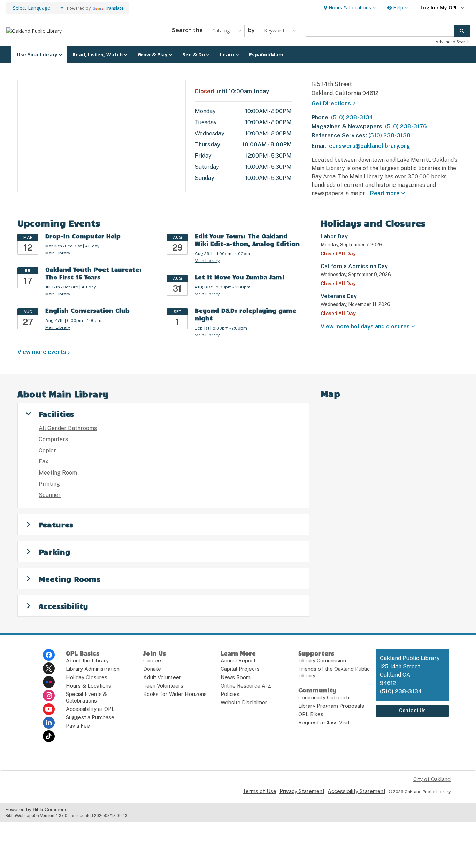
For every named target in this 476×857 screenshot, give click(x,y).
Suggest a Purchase (90, 717)
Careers (153, 661)
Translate (114, 8)
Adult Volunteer (162, 677)
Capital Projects (240, 669)
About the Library (87, 661)
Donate (152, 669)
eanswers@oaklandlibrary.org (369, 146)
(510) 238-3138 (389, 135)
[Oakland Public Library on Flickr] (49, 682)
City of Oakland (432, 779)
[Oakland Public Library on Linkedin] (49, 723)
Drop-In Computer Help (83, 235)
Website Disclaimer (244, 702)
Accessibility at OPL (90, 709)
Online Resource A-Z (246, 686)
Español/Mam (266, 54)
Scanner (50, 495)
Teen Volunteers (163, 686)
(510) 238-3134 (352, 117)
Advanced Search (453, 42)
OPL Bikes (310, 714)
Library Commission (322, 661)
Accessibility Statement (356, 791)
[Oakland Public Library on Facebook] (49, 655)
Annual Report (238, 661)
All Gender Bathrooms (68, 428)
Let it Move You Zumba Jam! (240, 276)
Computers (53, 439)
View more (41, 352)
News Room (236, 677)
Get (335, 103)
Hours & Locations (88, 686)
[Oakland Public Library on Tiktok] (49, 736)
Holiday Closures (86, 677)
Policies (230, 694)
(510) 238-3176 (406, 126)
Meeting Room (58, 472)
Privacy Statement (301, 791)
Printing (49, 484)
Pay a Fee (78, 726)
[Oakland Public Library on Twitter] (49, 668)
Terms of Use (259, 791)
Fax (43, 461)
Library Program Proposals (331, 706)
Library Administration (93, 669)
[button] (349, 8)
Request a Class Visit (324, 722)
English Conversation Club (87, 310)
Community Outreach (323, 697)
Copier (47, 450)
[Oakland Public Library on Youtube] (49, 709)
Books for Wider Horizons (175, 694)
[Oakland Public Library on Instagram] (49, 695)
